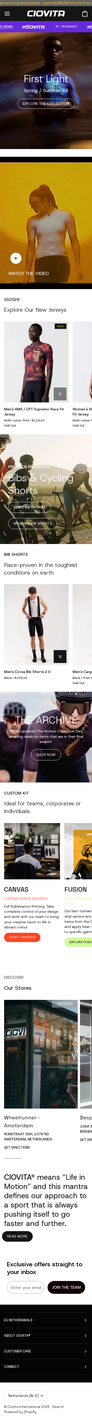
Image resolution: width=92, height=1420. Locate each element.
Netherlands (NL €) (23, 1396)
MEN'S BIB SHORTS (29, 507)
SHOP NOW (45, 755)
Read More (17, 1236)
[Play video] (15, 258)
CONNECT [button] (11, 1366)
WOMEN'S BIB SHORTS (33, 523)
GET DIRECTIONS (17, 1147)
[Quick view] (60, 394)
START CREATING (22, 937)
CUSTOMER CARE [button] (17, 1351)
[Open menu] (11, 13)
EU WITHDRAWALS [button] (18, 1320)
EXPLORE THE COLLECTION (46, 104)
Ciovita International (23, 1407)
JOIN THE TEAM (66, 1287)
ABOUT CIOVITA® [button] (17, 1335)
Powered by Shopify (20, 1412)
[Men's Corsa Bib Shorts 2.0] (36, 624)
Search (58, 1407)
